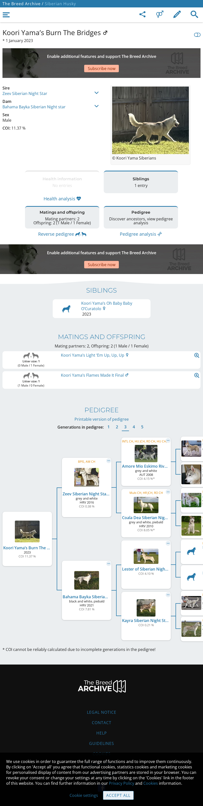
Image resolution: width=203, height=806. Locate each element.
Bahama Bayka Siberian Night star (34, 107)
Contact (101, 722)
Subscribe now (101, 68)
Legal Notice (101, 712)
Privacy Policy (121, 783)
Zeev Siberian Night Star (24, 93)
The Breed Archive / (23, 3)
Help (101, 733)
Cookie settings (84, 795)
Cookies (150, 783)
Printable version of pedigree (102, 419)
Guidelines (101, 743)
